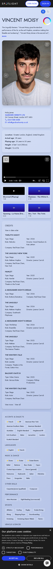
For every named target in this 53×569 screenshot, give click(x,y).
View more (9, 404)
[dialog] (26, 548)
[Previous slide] (6, 75)
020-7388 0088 (14, 120)
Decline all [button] (39, 558)
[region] (26, 169)
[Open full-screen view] (47, 44)
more (4, 36)
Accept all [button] (13, 558)
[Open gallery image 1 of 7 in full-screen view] (26, 72)
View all (18, 404)
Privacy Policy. (27, 543)
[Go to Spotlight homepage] (10, 4)
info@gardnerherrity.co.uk (18, 122)
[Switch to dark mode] (45, 11)
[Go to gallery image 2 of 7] (24, 99)
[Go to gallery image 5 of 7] (28, 99)
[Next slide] (46, 75)
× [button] (50, 530)
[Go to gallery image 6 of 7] (29, 99)
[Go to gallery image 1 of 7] (23, 99)
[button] (45, 4)
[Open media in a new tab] (39, 180)
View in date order (11, 230)
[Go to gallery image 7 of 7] (30, 99)
